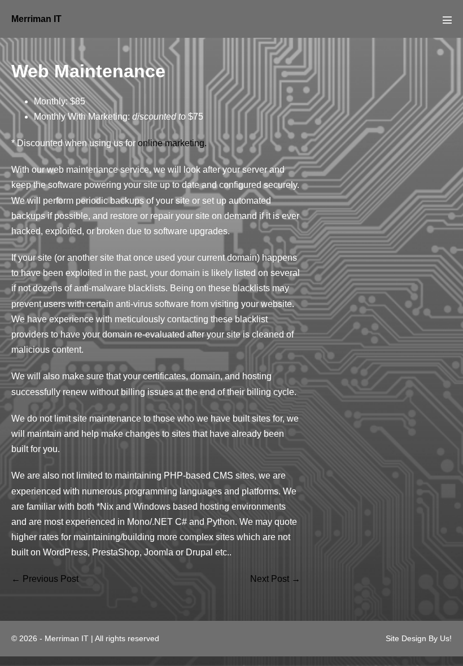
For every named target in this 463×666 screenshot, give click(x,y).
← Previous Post (44, 579)
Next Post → (275, 579)
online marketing (171, 143)
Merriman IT (36, 19)
